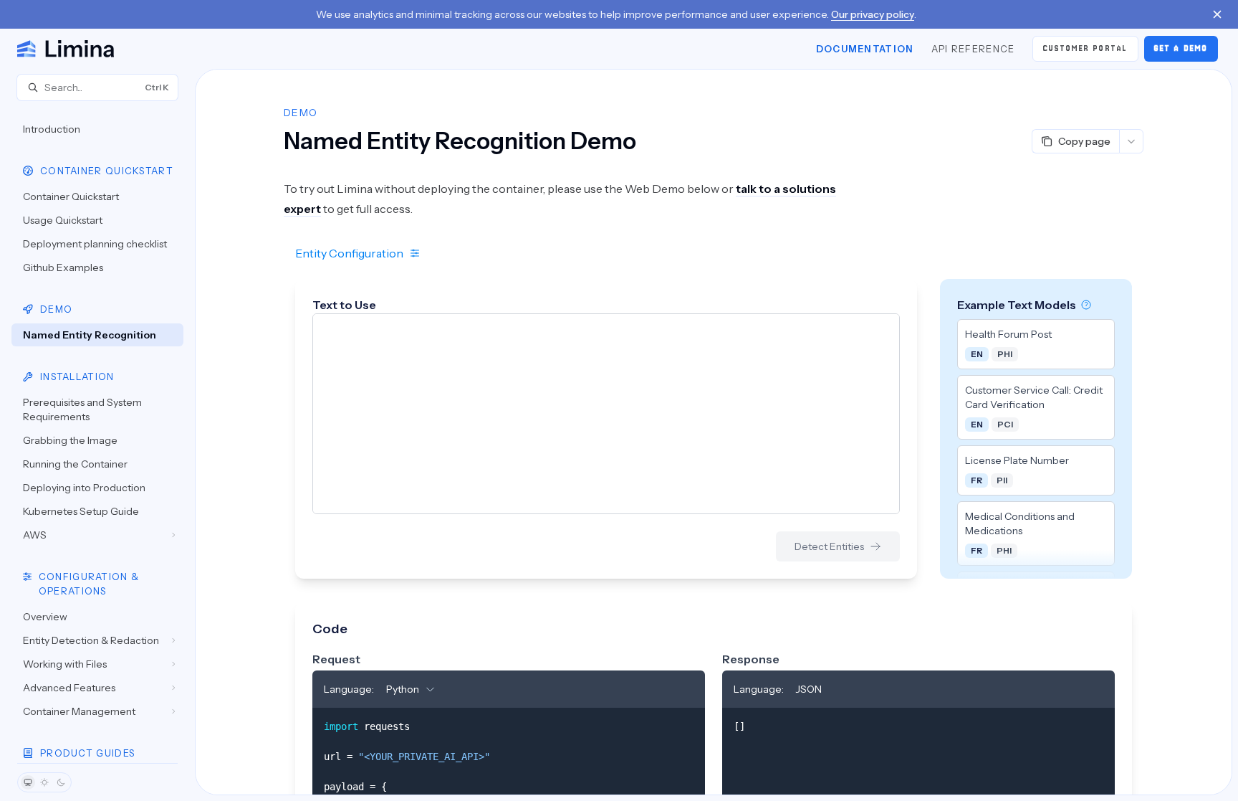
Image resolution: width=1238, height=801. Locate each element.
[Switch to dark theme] (61, 782)
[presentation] (97, 431)
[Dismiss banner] (1217, 14)
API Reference (973, 48)
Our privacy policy (872, 14)
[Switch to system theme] (28, 782)
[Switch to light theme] (44, 782)
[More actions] (1131, 141)
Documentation (865, 48)
